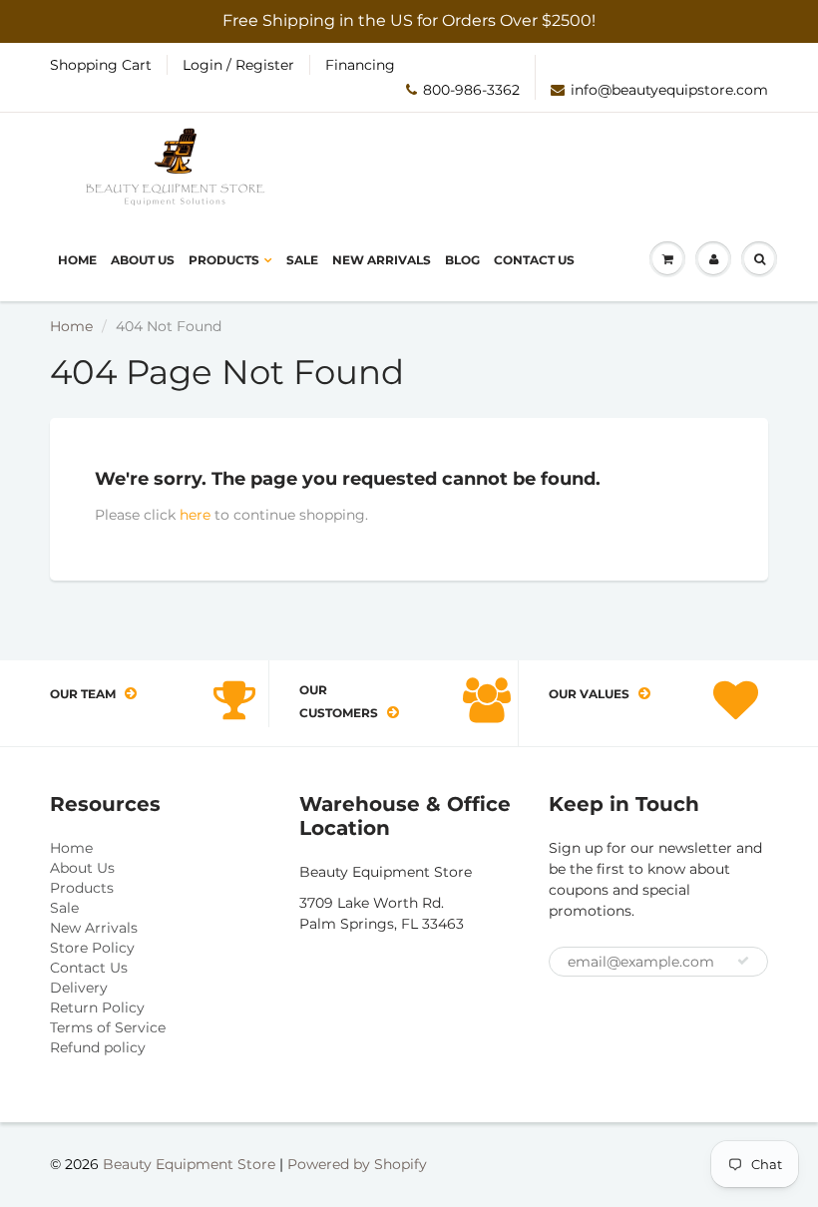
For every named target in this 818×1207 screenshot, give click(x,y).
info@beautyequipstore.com (669, 90)
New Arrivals (381, 259)
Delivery (79, 988)
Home (77, 259)
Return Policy (97, 1007)
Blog (462, 259)
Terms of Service (108, 1027)
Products (224, 259)
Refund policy (98, 1047)
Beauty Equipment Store (189, 1164)
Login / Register (238, 65)
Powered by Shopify (357, 1164)
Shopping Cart (101, 65)
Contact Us (534, 259)
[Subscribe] (743, 961)
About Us (143, 259)
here (195, 515)
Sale (302, 259)
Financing (360, 65)
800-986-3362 (471, 90)
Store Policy (92, 948)
